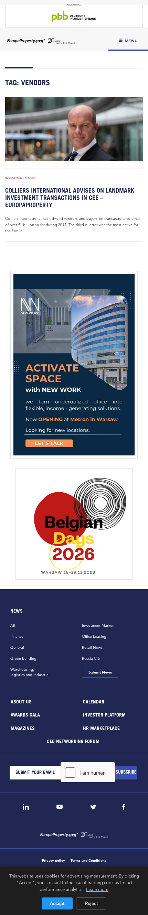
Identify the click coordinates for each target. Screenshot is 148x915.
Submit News (100, 672)
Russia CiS (91, 658)
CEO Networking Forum (73, 741)
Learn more (97, 889)
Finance (16, 636)
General (17, 647)
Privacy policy (53, 860)
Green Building (23, 658)
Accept (57, 903)
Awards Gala (25, 715)
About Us (21, 701)
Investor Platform (104, 715)
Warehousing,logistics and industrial (30, 672)
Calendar (93, 701)
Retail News (92, 647)
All (12, 625)
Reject (91, 903)
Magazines (23, 728)
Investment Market (21, 178)
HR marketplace (101, 728)
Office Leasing (94, 636)
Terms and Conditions (88, 860)
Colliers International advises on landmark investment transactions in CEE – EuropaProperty (69, 197)
